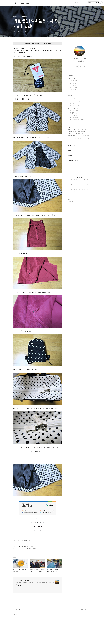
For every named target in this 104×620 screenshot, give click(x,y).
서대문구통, (86, 138)
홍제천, (69, 138)
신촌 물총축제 (73, 114)
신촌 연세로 (73, 112)
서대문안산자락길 (74, 110)
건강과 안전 (73, 91)
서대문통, (74, 138)
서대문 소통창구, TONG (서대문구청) (85, 587)
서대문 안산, (77, 133)
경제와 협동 (73, 84)
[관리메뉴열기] (101, 3)
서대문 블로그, (71, 131)
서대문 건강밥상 (74, 103)
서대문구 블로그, (79, 138)
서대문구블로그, (71, 133)
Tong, (78, 136)
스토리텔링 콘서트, (72, 136)
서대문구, (79, 129)
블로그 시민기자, (83, 136)
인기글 (73, 145)
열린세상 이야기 (74, 100)
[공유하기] (18, 541)
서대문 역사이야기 (74, 105)
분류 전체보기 (72, 75)
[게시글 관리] (20, 541)
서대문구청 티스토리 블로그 (21, 3)
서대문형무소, (77, 131)
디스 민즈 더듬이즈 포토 (85, 599)
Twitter (76, 160)
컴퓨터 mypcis (84, 593)
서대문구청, (70, 129)
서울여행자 (83, 595)
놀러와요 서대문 (73, 108)
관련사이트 (83, 610)
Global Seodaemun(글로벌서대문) (78, 119)
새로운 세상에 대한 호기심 (85, 606)
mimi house (83, 602)
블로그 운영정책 (16, 610)
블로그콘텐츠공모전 (75, 117)
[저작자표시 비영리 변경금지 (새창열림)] (30, 540)
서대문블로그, (84, 129)
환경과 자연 (73, 82)
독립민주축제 (73, 115)
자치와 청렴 (73, 89)
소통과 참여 (73, 93)
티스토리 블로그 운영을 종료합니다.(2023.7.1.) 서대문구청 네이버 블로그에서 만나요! (35, 582)
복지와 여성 (73, 85)
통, (88, 131)
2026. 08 (79, 177)
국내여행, (83, 133)
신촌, (88, 136)
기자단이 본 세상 (75, 102)
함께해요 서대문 (73, 98)
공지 (70, 95)
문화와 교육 (73, 80)
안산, (69, 140)
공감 (82, 590)
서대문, (75, 129)
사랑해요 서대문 (73, 78)
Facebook (70, 160)
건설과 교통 (73, 87)
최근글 (69, 145)
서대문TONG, (84, 131)
